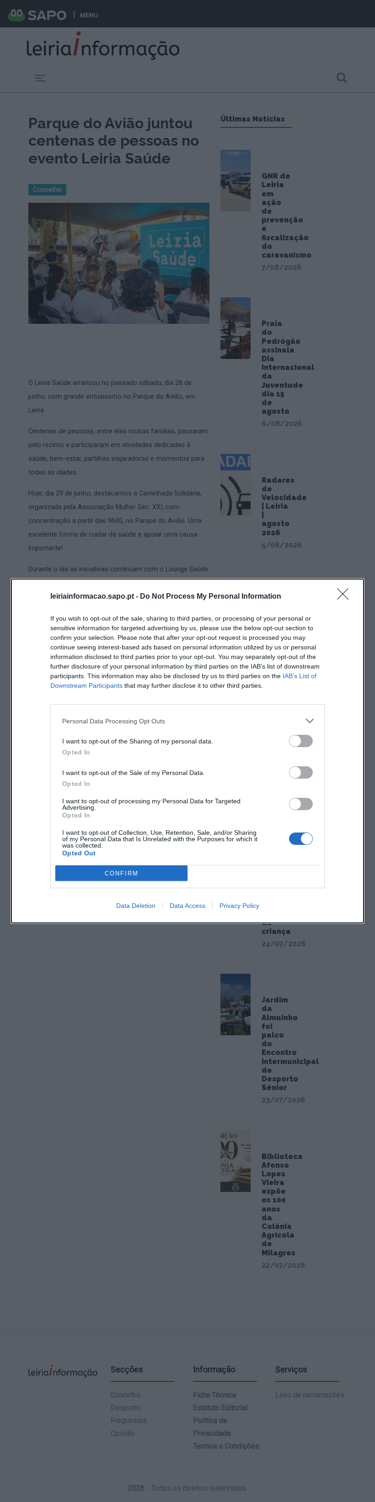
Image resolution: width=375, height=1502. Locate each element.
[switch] (301, 741)
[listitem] (187, 721)
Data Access (187, 905)
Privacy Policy (239, 905)
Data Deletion (135, 905)
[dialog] (187, 751)
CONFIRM (122, 873)
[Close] (345, 597)
